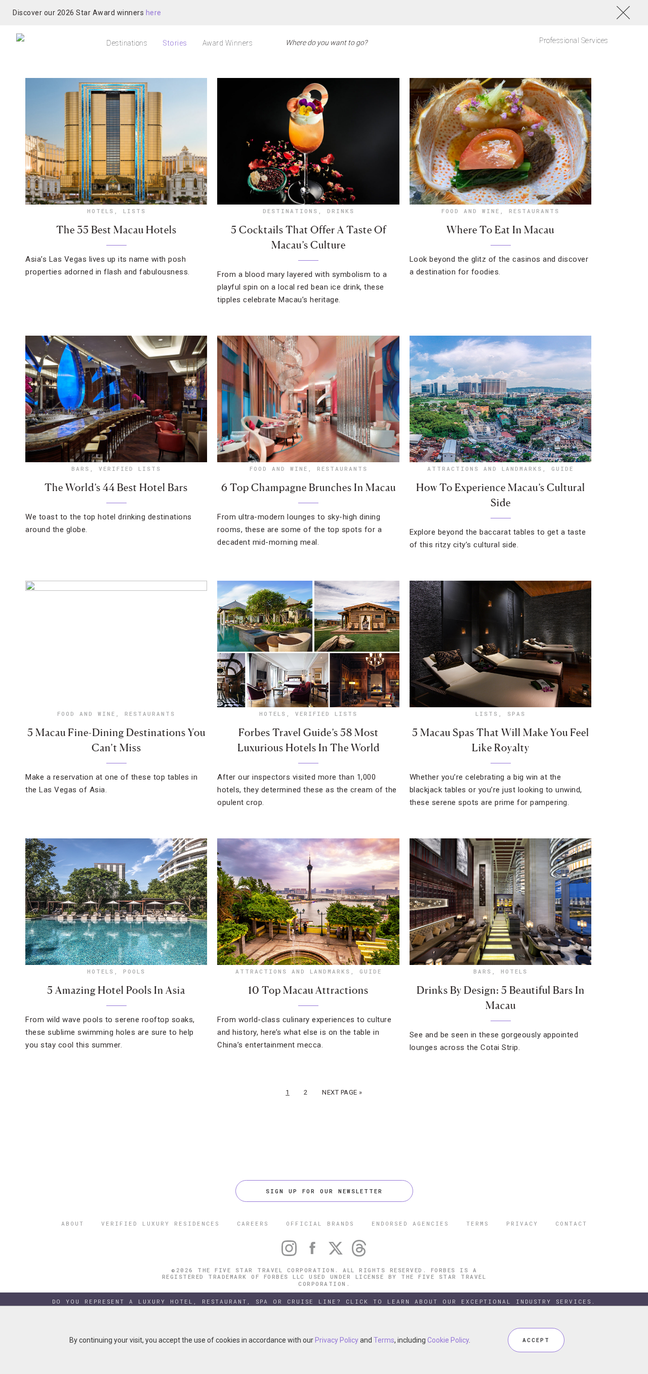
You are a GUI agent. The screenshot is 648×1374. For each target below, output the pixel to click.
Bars (80, 468)
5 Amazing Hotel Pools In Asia (116, 990)
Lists (134, 211)
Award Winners (227, 43)
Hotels (100, 211)
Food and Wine (470, 211)
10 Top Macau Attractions (308, 990)
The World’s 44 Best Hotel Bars (116, 487)
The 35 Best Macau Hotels (116, 230)
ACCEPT (536, 1340)
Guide (562, 468)
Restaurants (534, 211)
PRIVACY (522, 1223)
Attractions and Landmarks (484, 468)
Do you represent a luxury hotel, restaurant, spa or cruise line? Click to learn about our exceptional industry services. (324, 1301)
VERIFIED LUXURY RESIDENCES (160, 1223)
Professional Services (574, 40)
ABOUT (72, 1223)
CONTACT (571, 1223)
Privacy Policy (336, 1340)
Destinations (126, 43)
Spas (516, 713)
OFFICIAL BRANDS (320, 1223)
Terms (384, 1340)
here (153, 13)
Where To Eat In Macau (500, 230)
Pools (134, 971)
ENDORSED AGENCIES (410, 1223)
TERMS (477, 1223)
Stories (175, 43)
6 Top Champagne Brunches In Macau (308, 487)
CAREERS (253, 1223)
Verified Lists (130, 468)
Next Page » (342, 1092)
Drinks (340, 211)
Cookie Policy (448, 1340)
